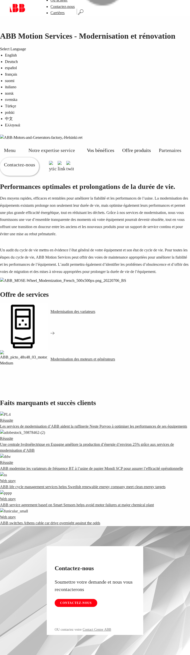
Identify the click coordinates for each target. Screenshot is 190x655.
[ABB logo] (17, 8)
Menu (10, 150)
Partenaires (170, 150)
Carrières (57, 13)
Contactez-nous (62, 6)
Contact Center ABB (97, 629)
